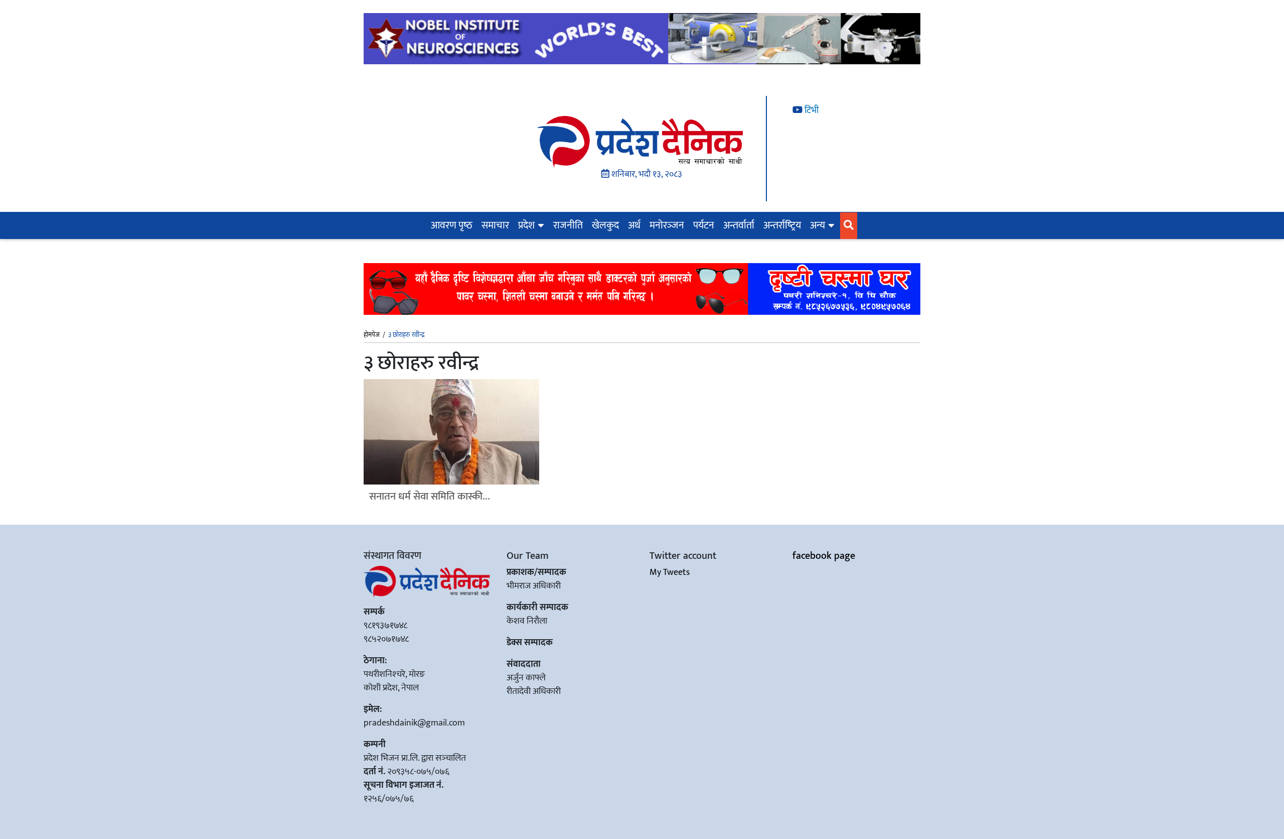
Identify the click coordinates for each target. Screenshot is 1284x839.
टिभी (810, 110)
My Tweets (670, 572)
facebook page (823, 555)
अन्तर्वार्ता (738, 225)
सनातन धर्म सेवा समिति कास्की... (429, 496)
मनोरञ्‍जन (667, 225)
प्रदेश (526, 225)
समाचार (495, 225)
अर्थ (634, 225)
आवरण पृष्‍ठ (451, 225)
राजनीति (568, 225)
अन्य (817, 225)
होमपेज (372, 335)
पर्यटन (703, 225)
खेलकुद (605, 225)
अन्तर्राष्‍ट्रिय (782, 225)
